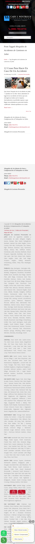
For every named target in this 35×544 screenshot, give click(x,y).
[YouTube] (27, 8)
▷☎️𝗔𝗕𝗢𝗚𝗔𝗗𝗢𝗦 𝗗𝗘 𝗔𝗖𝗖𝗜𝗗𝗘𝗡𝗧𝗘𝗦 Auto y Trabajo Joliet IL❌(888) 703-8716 (17, 17)
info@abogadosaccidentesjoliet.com (18, 4)
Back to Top (28, 111)
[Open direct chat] (30, 521)
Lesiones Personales (24, 74)
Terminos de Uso (9, 230)
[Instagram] (14, 8)
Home (5, 59)
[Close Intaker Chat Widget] (33, 521)
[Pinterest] (17, 8)
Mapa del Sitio (8, 232)
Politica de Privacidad (22, 230)
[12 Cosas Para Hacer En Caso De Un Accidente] (17, 83)
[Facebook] (8, 8)
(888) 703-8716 (26, 1)
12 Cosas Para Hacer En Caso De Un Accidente (16, 69)
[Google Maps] (20, 8)
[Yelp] (23, 8)
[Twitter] (11, 8)
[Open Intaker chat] (14, 543)
